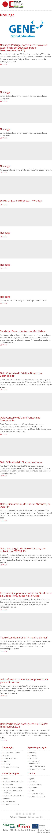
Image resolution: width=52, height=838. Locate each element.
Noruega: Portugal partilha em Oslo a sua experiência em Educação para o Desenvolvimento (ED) (23, 47)
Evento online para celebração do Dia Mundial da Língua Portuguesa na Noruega (26, 594)
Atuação (6, 755)
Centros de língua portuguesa (13, 795)
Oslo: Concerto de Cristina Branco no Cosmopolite (21, 374)
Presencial (33, 755)
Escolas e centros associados (13, 782)
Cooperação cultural (36, 793)
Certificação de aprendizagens (34, 762)
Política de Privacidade (18, 817)
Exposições (33, 787)
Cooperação (7, 747)
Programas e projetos (10, 758)
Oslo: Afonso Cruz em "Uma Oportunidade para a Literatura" (24, 681)
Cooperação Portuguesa (11, 752)
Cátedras (6, 779)
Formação (6, 798)
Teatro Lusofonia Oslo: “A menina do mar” (24, 637)
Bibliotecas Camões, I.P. (37, 766)
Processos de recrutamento (13, 787)
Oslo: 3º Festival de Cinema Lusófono (21, 462)
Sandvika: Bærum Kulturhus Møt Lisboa (22, 331)
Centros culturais (35, 784)
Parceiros (6, 761)
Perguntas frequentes (11, 767)
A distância (33, 752)
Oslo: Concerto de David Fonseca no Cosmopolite (20, 419)
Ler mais (3, 64)
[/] (16, 4)
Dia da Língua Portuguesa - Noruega (21, 200)
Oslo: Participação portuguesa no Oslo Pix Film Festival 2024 (24, 725)
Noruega (5, 92)
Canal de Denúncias (35, 817)
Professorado (8, 784)
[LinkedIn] (30, 813)
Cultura (31, 773)
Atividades (32, 782)
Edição (31, 790)
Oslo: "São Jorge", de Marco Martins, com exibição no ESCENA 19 (23, 550)
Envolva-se (7, 764)
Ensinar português (10, 773)
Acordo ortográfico (9, 801)
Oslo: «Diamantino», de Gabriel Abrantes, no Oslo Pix (25, 505)
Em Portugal (33, 758)
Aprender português (37, 747)
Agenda (31, 779)
